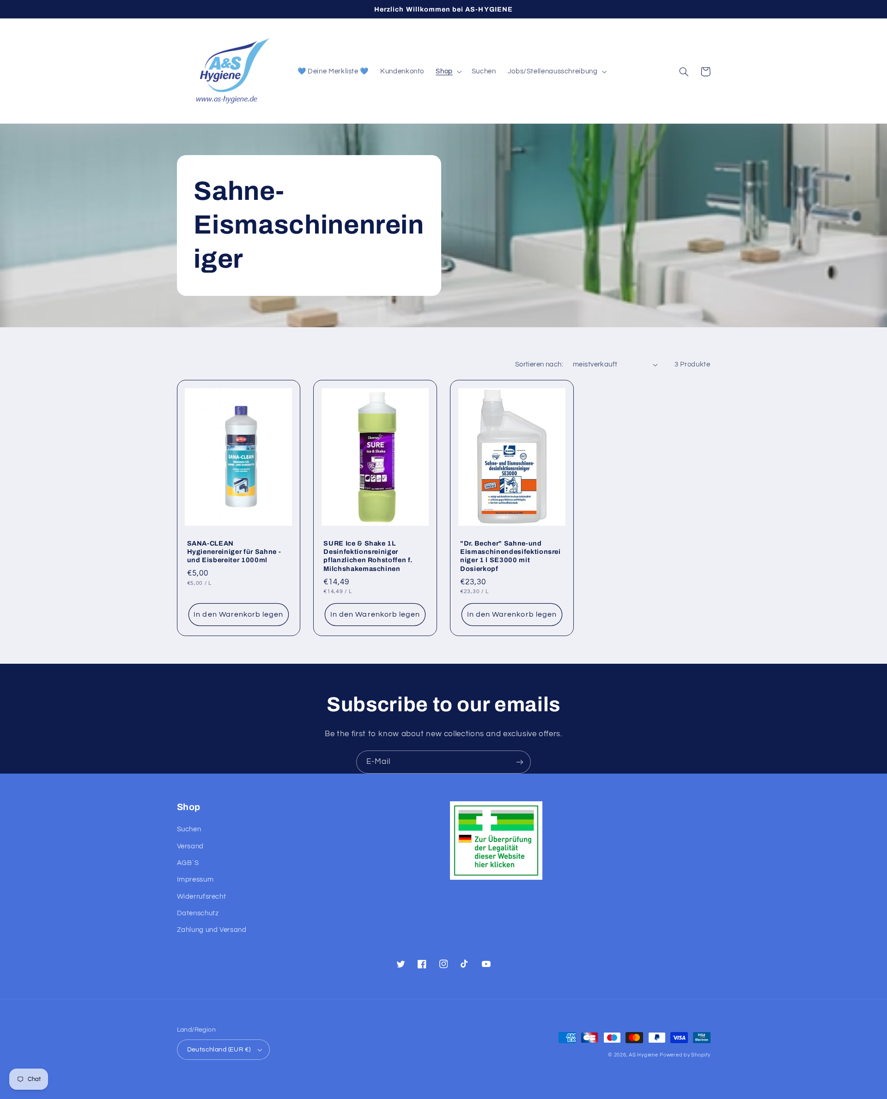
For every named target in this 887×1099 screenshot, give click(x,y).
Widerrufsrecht (201, 896)
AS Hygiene (643, 1054)
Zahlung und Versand (212, 929)
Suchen (189, 829)
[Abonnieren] (519, 762)
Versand (190, 846)
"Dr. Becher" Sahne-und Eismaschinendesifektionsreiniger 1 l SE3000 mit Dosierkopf (510, 556)
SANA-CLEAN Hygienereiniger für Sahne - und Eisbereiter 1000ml (234, 552)
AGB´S (188, 862)
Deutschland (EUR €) (219, 1049)
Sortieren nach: (539, 364)
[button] (448, 71)
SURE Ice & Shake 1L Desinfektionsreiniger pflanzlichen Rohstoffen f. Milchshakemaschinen (367, 556)
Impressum (195, 879)
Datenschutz (198, 913)
